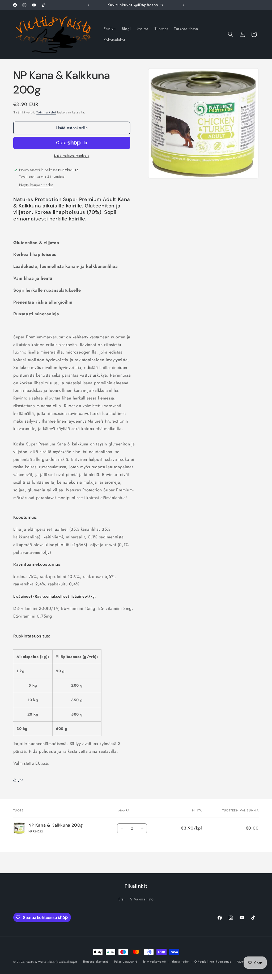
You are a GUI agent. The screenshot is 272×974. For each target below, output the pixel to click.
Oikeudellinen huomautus (212, 961)
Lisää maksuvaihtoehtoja (72, 155)
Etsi (121, 899)
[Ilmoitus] (183, 5)
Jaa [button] (21, 779)
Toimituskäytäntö (154, 961)
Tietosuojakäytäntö (96, 961)
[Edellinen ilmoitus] (89, 5)
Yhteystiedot (180, 961)
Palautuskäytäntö (125, 961)
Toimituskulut (46, 112)
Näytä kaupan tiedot (36, 185)
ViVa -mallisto (142, 899)
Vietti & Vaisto (36, 962)
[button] (230, 34)
